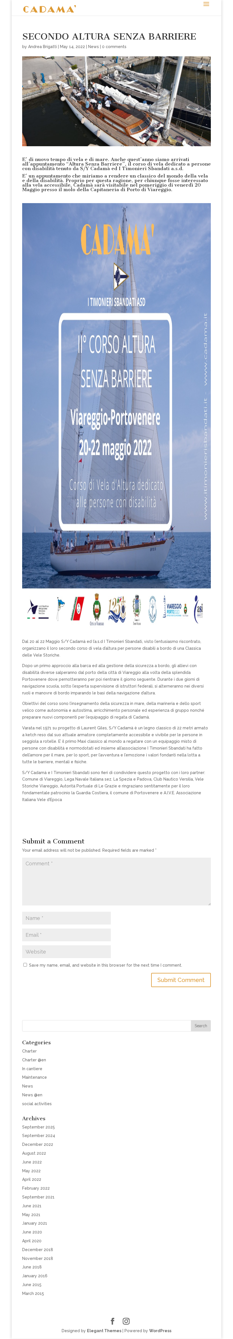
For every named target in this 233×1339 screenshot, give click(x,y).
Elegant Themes (104, 1330)
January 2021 (34, 1223)
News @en (32, 1095)
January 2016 (34, 1276)
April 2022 (31, 1179)
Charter (29, 1051)
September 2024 (38, 1135)
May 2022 (31, 1171)
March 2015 (33, 1293)
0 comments (114, 46)
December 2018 (37, 1249)
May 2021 (31, 1214)
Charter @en (34, 1060)
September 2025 (38, 1127)
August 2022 (34, 1153)
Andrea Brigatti (42, 46)
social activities (37, 1103)
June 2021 (31, 1206)
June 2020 (32, 1232)
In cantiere (32, 1068)
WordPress (160, 1330)
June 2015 (31, 1284)
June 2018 (32, 1267)
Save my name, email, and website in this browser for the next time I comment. (105, 965)
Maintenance (34, 1077)
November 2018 (37, 1258)
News (93, 46)
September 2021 (38, 1197)
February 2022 (36, 1188)
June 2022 (32, 1162)
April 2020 (31, 1241)
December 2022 (37, 1144)
